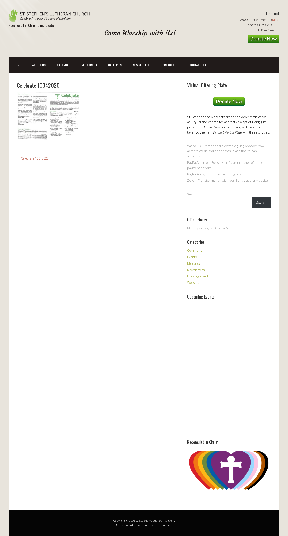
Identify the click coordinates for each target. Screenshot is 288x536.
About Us (39, 65)
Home (17, 65)
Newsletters (142, 65)
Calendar (63, 65)
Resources (89, 65)
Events (192, 257)
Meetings (193, 263)
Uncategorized (197, 276)
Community (195, 250)
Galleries (115, 65)
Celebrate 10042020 (32, 158)
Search (192, 194)
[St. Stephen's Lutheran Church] (51, 18)
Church (120, 525)
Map (275, 20)
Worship (193, 282)
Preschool (170, 65)
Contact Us (197, 65)
